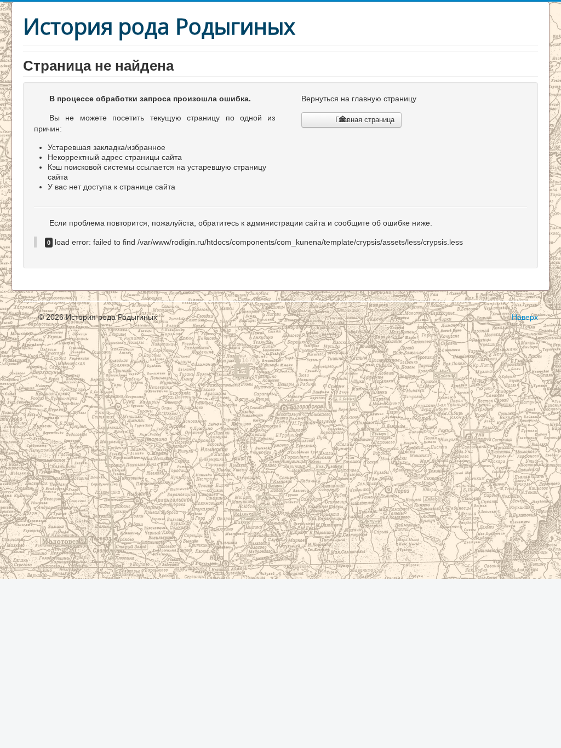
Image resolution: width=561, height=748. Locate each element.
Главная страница (363, 120)
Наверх (525, 317)
